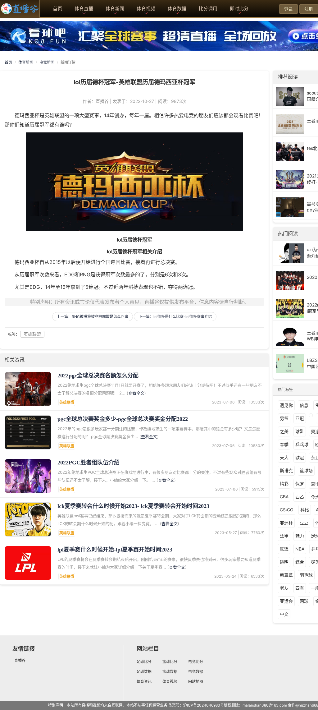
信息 (304, 405)
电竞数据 (195, 671)
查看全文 (136, 392)
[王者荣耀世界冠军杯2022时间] (290, 123)
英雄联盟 (32, 334)
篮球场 (306, 470)
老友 (284, 588)
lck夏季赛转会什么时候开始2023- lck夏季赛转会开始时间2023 (133, 506)
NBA (299, 548)
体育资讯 (144, 681)
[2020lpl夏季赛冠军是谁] (290, 280)
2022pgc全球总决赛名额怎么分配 (98, 375)
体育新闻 (115, 9)
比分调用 (208, 9)
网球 (304, 601)
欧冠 (299, 457)
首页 (57, 9)
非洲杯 (286, 522)
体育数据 (177, 9)
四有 (299, 588)
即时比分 (239, 9)
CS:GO (286, 509)
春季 (284, 444)
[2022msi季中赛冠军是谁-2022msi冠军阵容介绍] (290, 308)
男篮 (284, 418)
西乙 (299, 496)
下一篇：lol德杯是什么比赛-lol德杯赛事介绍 (175, 316)
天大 (284, 457)
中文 (284, 614)
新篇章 (286, 575)
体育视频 (146, 9)
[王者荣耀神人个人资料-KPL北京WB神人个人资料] (290, 335)
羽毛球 (306, 575)
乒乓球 (301, 444)
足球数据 (144, 671)
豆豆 (304, 522)
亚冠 (299, 418)
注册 (308, 9)
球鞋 (299, 431)
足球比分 (144, 661)
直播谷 (19, 660)
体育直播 (84, 9)
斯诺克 (286, 470)
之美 (284, 431)
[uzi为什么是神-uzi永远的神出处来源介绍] (290, 252)
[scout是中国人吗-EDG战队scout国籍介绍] (290, 96)
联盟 (284, 548)
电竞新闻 (46, 62)
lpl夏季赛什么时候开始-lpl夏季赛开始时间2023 (114, 549)
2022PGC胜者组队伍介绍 (88, 462)
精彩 (284, 483)
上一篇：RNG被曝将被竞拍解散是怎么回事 (92, 316)
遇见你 (286, 405)
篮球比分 (169, 661)
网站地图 (195, 681)
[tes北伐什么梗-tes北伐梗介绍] (290, 151)
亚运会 (286, 601)
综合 (299, 562)
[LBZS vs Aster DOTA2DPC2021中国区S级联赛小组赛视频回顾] (290, 363)
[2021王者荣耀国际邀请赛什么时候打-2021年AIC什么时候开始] (290, 179)
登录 (288, 9)
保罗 (299, 483)
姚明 (284, 562)
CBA (284, 496)
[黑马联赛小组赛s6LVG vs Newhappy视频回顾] (290, 206)
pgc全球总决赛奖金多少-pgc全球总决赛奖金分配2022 (122, 419)
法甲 (284, 535)
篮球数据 (169, 671)
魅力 (299, 535)
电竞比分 (195, 661)
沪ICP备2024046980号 (203, 705)
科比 (304, 509)
